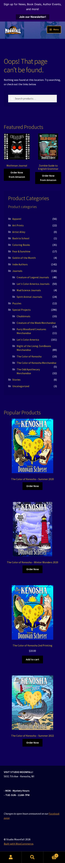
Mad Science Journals (29, 290)
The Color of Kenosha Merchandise (36, 362)
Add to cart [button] (32, 659)
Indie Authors (20, 264)
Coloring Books (21, 244)
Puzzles (16, 303)
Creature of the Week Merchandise (36, 322)
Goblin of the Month (24, 257)
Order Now (32, 486)
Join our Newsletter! (32, 16)
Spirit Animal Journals (29, 296)
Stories (16, 379)
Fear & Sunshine (21, 251)
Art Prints (18, 225)
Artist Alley (18, 232)
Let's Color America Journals (33, 283)
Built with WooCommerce (18, 843)
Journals (17, 271)
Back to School (20, 238)
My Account (11, 857)
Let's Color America (28, 339)
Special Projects (21, 309)
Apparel (16, 218)
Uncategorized (20, 386)
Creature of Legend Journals (33, 277)
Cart (50, 854)
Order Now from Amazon (17, 174)
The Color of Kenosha (29, 356)
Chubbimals (23, 316)
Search (32, 857)
